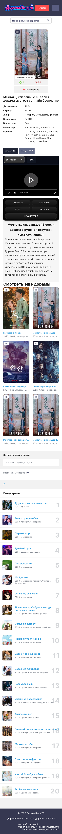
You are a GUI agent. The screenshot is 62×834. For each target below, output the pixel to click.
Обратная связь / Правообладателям (38, 826)
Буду (18, 209)
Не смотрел (31, 216)
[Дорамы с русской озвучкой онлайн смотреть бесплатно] (19, 7)
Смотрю (18, 202)
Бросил (44, 209)
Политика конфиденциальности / (40, 829)
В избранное (32, 89)
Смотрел (44, 202)
